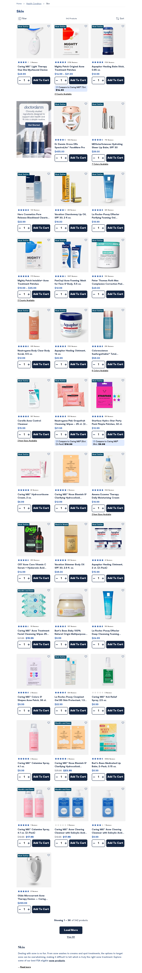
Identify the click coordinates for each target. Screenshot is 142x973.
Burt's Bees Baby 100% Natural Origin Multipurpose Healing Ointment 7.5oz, (70, 633)
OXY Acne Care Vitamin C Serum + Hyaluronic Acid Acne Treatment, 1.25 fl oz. (32, 566)
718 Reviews (109, 140)
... (24, 967)
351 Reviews (72, 560)
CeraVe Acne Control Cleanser (29, 422)
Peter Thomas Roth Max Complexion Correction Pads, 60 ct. (108, 282)
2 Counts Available (63, 94)
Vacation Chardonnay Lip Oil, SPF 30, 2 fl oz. (70, 216)
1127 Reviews (72, 626)
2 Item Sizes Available (27, 441)
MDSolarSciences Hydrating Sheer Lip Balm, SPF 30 (107, 146)
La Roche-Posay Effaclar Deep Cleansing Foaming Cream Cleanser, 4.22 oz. (106, 633)
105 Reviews (72, 416)
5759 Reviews (73, 62)
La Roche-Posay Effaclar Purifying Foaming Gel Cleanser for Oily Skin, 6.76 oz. (107, 216)
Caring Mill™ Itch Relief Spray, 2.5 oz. (104, 699)
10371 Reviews (72, 276)
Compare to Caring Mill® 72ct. (71, 88)
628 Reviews (35, 346)
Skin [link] (48, 3)
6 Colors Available (100, 371)
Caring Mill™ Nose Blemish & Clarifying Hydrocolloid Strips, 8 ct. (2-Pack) (71, 765)
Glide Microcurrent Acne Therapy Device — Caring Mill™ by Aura (32, 897)
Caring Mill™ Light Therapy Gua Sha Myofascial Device (33, 68)
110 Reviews (35, 626)
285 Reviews (35, 560)
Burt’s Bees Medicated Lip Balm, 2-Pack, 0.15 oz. (106, 765)
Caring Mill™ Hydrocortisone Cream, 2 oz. (33, 496)
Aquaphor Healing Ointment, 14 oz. (70, 352)
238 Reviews (109, 346)
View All (71, 937)
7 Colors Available (100, 164)
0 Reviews (108, 693)
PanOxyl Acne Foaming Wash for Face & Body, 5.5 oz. (70, 282)
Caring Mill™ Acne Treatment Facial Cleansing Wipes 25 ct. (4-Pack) (33, 633)
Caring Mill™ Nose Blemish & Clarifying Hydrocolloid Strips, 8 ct (71, 496)
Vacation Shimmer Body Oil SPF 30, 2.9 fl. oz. (69, 566)
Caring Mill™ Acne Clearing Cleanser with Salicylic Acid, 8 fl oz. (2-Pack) (70, 831)
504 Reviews (72, 693)
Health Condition (33, 3)
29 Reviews (34, 490)
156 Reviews (109, 276)
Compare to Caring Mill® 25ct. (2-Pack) (71, 442)
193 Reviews (109, 626)
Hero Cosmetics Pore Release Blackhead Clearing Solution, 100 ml (33, 216)
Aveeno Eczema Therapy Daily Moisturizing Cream (105, 496)
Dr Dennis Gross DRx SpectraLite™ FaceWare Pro (70, 146)
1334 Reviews (72, 140)
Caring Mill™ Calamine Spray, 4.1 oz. (34, 765)
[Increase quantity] (29, 80)
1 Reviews (34, 825)
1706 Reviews (109, 62)
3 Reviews (34, 62)
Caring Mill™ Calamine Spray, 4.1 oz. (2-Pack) (34, 831)
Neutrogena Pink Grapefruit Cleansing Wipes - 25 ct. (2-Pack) (71, 423)
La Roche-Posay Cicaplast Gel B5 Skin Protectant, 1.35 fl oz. (70, 699)
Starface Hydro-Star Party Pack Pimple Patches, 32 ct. (107, 422)
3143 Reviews (109, 490)
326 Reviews (109, 210)
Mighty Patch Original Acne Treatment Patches (69, 68)
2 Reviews (71, 490)
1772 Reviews (35, 276)
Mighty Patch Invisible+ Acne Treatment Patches (33, 282)
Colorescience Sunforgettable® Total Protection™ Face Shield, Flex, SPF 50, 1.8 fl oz (108, 352)
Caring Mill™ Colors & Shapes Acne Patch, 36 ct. (32, 699)
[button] (34, 41)
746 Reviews (35, 210)
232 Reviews (72, 210)
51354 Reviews (110, 759)
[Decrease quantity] (20, 80)
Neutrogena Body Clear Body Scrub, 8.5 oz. (34, 352)
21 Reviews (34, 891)
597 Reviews (35, 416)
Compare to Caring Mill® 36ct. (105, 442)
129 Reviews (109, 416)
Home (19, 3)
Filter (24, 18)
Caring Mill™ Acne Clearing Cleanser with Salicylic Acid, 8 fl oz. (107, 831)
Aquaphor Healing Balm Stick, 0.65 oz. (108, 68)
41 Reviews (108, 560)
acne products (57, 960)
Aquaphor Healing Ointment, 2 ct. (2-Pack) (107, 566)
